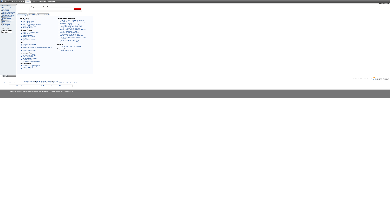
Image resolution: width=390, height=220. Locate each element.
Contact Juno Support (66, 50)
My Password (5, 10)
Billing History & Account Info (5, 8)
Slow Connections (28, 56)
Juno (52, 85)
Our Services (24, 82)
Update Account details (29, 40)
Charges (25, 38)
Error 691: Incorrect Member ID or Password (73, 20)
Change (32, 32)
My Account (42, 1)
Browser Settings (28, 67)
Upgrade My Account (8, 15)
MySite (60, 85)
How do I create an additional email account (73, 29)
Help (28, 1)
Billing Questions (7, 16)
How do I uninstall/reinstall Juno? (69, 40)
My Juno (14, 1)
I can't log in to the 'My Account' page (71, 25)
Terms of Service (74, 82)
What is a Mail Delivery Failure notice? (71, 35)
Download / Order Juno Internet (32, 24)
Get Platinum (51, 1)
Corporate (21, 1)
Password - (26, 32)
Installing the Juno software (31, 20)
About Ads (65, 82)
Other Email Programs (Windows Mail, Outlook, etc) (38, 47)
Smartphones (26, 49)
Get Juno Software (7, 22)
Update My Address (7, 13)
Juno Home (26, 81)
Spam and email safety (29, 50)
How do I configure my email (68, 31)
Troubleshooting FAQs (29, 55)
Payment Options (28, 35)
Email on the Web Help (29, 44)
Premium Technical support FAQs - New (71, 42)
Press (34, 82)
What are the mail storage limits (69, 32)
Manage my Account (29, 36)
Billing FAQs (26, 33)
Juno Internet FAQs (28, 21)
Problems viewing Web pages (31, 66)
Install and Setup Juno (29, 26)
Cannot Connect (27, 59)
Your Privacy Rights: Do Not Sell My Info (52, 82)
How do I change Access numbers (70, 28)
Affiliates (34, 1)
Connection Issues (7, 19)
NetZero (43, 85)
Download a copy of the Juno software (71, 26)
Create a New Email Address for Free (33, 46)
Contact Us (5, 25)
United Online (19, 85)
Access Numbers (6, 18)
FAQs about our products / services (70, 46)
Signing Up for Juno (28, 23)
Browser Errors (27, 69)
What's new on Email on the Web (69, 34)
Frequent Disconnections (30, 58)
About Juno (6, 82)
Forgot (37, 32)
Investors (29, 82)
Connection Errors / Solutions (31, 61)
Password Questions (66, 23)
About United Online (15, 82)
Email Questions (6, 21)
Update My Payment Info (8, 12)
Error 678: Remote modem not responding (72, 22)
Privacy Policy (39, 82)
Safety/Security (6, 24)
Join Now (55, 81)
